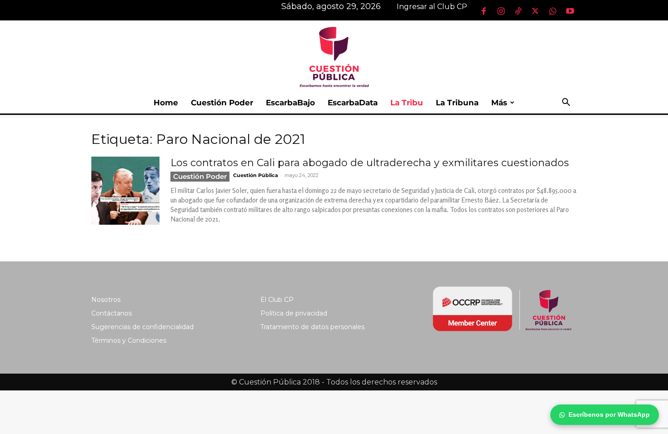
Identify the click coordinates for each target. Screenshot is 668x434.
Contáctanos (111, 313)
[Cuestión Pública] (334, 56)
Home (166, 102)
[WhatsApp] (552, 11)
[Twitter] (535, 11)
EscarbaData (353, 102)
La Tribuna (457, 102)
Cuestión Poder (222, 102)
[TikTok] (518, 11)
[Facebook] (483, 11)
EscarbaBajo (290, 102)
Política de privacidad (293, 313)
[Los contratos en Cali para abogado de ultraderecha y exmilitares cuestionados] (125, 191)
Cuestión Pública (255, 175)
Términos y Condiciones (128, 340)
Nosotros (105, 300)
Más (499, 102)
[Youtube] (570, 11)
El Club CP (277, 300)
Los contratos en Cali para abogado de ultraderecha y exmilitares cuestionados (369, 163)
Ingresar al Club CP (432, 6)
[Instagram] (501, 11)
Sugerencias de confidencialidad (142, 327)
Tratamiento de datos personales (312, 327)
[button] (566, 103)
